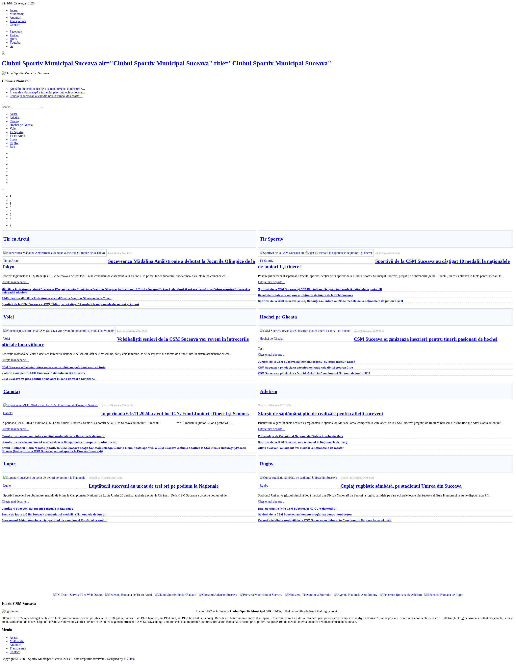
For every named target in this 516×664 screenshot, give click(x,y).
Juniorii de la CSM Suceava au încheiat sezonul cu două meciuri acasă (306, 361)
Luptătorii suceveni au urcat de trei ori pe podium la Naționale (154, 486)
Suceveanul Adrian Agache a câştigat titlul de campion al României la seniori (54, 520)
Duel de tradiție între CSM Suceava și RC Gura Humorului (297, 508)
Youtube (15, 42)
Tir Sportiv (271, 239)
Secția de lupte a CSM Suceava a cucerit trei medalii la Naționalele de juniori (54, 514)
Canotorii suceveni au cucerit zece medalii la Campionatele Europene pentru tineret (59, 442)
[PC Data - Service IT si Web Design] (78, 594)
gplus (13, 39)
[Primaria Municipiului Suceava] (261, 594)
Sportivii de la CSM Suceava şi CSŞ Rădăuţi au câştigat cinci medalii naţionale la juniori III (320, 289)
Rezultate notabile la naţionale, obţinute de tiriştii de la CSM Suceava (305, 295)
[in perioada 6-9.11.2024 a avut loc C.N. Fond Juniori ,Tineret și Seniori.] (51, 405)
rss (11, 46)
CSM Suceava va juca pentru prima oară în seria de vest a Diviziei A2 (48, 378)
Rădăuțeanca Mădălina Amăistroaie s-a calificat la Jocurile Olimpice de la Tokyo (56, 298)
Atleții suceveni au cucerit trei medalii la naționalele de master (300, 447)
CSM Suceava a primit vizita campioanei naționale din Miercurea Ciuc (305, 367)
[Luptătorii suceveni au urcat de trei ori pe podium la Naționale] (44, 477)
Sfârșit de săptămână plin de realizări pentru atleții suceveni (320, 413)
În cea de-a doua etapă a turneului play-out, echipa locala (47, 92)
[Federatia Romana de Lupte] (443, 594)
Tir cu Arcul (16, 239)
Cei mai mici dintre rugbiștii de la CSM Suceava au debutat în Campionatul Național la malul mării (324, 520)
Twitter (14, 35)
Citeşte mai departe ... (15, 282)
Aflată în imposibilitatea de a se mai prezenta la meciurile (47, 88)
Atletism (268, 391)
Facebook (16, 31)
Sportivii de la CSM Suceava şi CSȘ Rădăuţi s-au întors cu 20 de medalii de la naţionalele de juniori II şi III (330, 301)
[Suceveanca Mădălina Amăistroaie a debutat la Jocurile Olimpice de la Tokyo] (54, 252)
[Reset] (41, 107)
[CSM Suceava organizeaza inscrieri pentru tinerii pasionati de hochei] (305, 330)
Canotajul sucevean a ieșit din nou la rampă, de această (46, 96)
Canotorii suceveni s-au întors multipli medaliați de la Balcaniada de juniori (53, 436)
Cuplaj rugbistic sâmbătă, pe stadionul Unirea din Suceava (401, 486)
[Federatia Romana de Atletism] (401, 594)
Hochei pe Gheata (278, 316)
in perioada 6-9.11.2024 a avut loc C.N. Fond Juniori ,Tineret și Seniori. (175, 413)
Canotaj (11, 391)
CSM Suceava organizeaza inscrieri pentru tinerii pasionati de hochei (425, 339)
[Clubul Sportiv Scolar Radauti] (175, 594)
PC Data (129, 659)
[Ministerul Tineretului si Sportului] (308, 594)
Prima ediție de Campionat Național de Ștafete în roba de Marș (300, 436)
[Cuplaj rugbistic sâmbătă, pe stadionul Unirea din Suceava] (298, 477)
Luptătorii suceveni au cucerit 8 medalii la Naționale (37, 508)
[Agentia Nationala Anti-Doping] (355, 594)
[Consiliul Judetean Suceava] (218, 594)
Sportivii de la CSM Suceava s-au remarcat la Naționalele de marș (302, 442)
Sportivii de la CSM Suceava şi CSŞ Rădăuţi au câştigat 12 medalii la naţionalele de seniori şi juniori (70, 304)
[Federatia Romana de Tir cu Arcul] (128, 594)
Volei (8, 316)
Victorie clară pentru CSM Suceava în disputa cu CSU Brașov (43, 373)
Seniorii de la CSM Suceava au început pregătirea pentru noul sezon (305, 514)
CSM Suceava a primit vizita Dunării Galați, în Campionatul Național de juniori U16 (314, 373)
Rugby (266, 463)
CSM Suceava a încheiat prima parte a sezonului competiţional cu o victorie (53, 367)
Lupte (9, 463)
